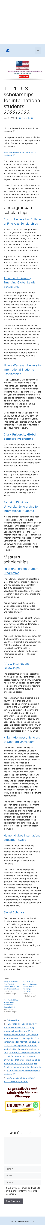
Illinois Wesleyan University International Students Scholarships (22, 370)
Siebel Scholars (14, 912)
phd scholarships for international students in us (22, 1042)
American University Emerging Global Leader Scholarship (20, 282)
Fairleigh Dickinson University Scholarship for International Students (21, 507)
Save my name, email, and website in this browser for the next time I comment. (23, 1191)
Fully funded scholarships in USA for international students (19, 1031)
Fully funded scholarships (19, 1024)
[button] (31, 50)
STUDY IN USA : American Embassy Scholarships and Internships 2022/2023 (30, 986)
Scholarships (13, 1020)
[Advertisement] (22, 22)
